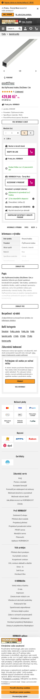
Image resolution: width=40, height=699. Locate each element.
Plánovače (20, 537)
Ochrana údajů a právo (20, 611)
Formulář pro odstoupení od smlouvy (20, 489)
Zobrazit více (20, 266)
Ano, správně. (7, 14)
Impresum (20, 593)
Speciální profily (14, 34)
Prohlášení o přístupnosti (20, 618)
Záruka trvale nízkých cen (20, 596)
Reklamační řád (20, 604)
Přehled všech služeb (20, 519)
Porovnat (9, 78)
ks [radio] (24, 133)
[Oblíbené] (30, 28)
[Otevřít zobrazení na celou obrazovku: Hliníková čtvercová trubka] (20, 53)
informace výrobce (9, 320)
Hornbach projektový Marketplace (20, 622)
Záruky (20, 504)
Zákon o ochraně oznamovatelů (20, 615)
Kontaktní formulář (20, 486)
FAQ (20, 478)
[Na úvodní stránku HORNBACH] (10, 22)
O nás (20, 589)
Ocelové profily (6, 341)
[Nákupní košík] (35, 28)
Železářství (5, 331)
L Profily (15, 336)
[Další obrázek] (36, 71)
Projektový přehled (20, 523)
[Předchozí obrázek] (4, 71)
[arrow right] (36, 227)
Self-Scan (20, 570)
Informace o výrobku (14, 227)
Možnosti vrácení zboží (20, 496)
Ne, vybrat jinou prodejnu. (24, 14)
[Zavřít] (37, 8)
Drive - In (20, 567)
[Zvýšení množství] (18, 133)
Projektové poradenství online (20, 526)
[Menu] (3, 29)
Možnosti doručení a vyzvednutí (20, 493)
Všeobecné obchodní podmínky (20, 600)
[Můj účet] (25, 28)
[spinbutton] (11, 133)
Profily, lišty (25, 331)
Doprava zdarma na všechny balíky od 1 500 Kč (19, 2)
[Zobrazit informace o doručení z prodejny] (33, 206)
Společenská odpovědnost (20, 607)
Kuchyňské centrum (20, 556)
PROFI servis (20, 530)
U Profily (22, 336)
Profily (4, 34)
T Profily (29, 336)
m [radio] (30, 133)
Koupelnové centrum (20, 559)
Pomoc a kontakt (20, 482)
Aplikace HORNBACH (20, 541)
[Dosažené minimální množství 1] (5, 133)
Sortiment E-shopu (20, 515)
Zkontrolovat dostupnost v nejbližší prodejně (20, 216)
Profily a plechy (15, 331)
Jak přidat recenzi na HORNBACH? (20, 500)
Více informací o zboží (20, 122)
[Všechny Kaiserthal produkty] (8, 83)
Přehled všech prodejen (20, 552)
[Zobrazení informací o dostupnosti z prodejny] (33, 198)
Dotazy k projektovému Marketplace (20, 626)
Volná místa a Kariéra (20, 586)
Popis (26, 227)
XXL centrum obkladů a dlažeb (20, 563)
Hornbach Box (20, 574)
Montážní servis (20, 533)
